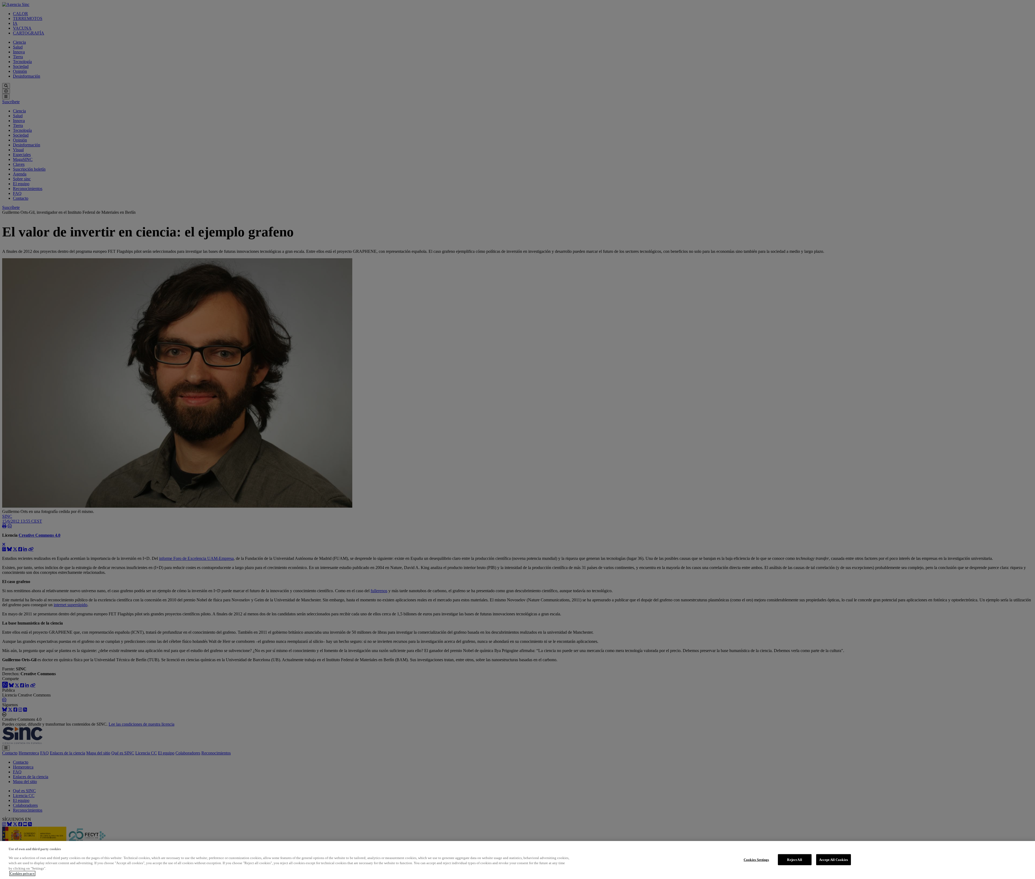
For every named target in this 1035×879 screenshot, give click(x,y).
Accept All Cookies (833, 859)
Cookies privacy (22, 873)
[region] (517, 860)
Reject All (794, 859)
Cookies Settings (756, 859)
